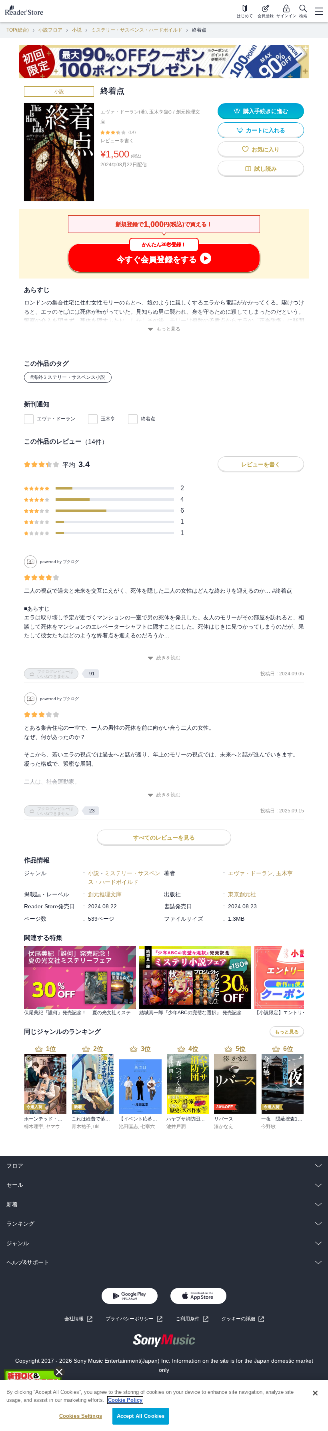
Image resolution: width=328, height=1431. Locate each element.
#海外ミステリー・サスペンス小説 (67, 377)
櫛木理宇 (33, 1126)
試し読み (265, 168)
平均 (68, 465)
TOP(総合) (17, 30)
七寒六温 (150, 1126)
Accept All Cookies (140, 1416)
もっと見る (168, 329)
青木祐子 (81, 1126)
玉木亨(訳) (160, 112)
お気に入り (266, 149)
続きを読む (168, 658)
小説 (77, 30)
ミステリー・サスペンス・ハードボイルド (136, 30)
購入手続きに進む (265, 111)
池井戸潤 (176, 1126)
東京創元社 (242, 894)
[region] (164, 1405)
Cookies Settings (80, 1416)
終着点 (148, 419)
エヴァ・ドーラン (56, 419)
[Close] (315, 1393)
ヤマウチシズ (60, 1126)
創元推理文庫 (105, 894)
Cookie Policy (125, 1400)
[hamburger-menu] (319, 11)
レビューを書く (117, 140)
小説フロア (50, 30)
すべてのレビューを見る (164, 837)
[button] (242, 1319)
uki (96, 1126)
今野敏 (268, 1126)
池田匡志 (128, 1126)
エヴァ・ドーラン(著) (123, 112)
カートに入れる (265, 130)
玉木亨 (108, 419)
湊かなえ (223, 1126)
